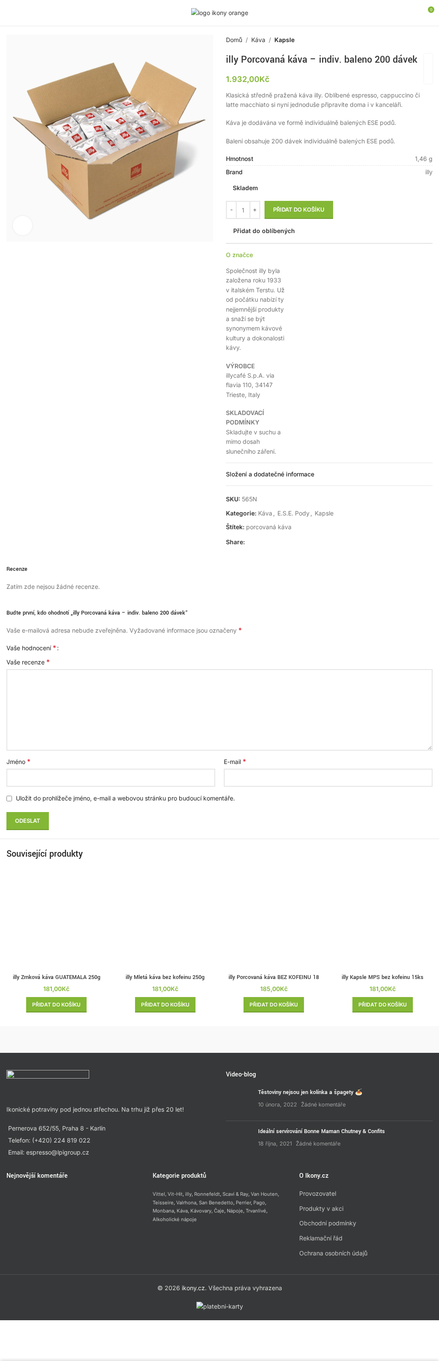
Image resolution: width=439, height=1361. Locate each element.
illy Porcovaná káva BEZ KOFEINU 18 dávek (274, 981)
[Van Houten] (379, 1039)
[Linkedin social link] (281, 542)
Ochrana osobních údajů (333, 1253)
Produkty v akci (321, 1208)
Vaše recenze (28, 662)
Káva (258, 39)
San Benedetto (216, 1203)
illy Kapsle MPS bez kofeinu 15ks (383, 977)
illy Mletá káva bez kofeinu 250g (165, 977)
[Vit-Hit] (273, 1039)
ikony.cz (193, 1287)
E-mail (235, 761)
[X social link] (260, 542)
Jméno (18, 761)
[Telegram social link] (291, 542)
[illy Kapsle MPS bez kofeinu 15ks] (383, 919)
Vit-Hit (175, 1194)
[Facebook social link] (250, 542)
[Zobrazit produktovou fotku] (22, 225)
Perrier (243, 1203)
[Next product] (427, 40)
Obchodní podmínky (327, 1223)
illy (188, 1194)
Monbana (163, 1211)
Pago (259, 1203)
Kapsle (284, 39)
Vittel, (159, 1194)
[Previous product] (407, 40)
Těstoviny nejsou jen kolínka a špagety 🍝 (310, 1092)
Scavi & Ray (235, 1194)
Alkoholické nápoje (175, 1219)
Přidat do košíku (299, 209)
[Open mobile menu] (10, 12)
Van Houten (264, 1194)
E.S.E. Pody (293, 513)
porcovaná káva (269, 526)
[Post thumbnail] (239, 1101)
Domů (234, 39)
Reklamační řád (321, 1238)
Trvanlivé (256, 1211)
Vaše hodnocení (31, 647)
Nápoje (235, 1211)
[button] (56, 1004)
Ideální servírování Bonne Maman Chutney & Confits (321, 1131)
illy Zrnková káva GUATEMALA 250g (56, 977)
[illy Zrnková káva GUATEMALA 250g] (56, 919)
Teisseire (163, 1203)
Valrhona (186, 1203)
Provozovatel (317, 1193)
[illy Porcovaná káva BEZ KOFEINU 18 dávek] (274, 919)
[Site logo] (219, 12)
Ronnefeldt (207, 1194)
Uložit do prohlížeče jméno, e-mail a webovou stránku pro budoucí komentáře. (125, 798)
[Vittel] (166, 1039)
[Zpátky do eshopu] (417, 40)
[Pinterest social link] (270, 542)
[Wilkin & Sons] (59, 1039)
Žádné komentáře (323, 1104)
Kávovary (200, 1211)
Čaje (219, 1211)
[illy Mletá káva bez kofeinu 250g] (165, 919)
